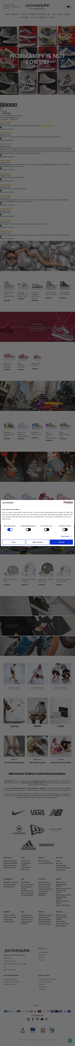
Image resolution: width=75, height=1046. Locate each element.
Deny (13, 542)
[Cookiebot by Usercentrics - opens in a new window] (65, 502)
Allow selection (37, 542)
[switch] (28, 529)
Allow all (61, 542)
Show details (65, 536)
